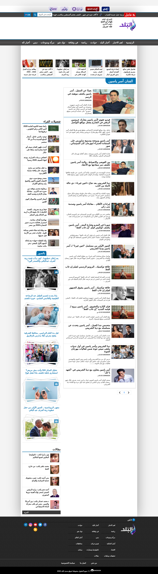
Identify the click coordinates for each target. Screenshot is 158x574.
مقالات (96, 556)
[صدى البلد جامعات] (77, 9)
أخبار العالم (24, 42)
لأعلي (129, 520)
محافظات (79, 544)
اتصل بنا (83, 563)
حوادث (93, 42)
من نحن (94, 563)
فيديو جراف (95, 544)
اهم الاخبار (118, 42)
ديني (35, 42)
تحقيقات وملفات (109, 556)
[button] (133, 63)
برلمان (80, 550)
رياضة (84, 42)
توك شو (61, 42)
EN (28, 15)
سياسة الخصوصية (68, 563)
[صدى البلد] (127, 24)
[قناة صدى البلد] (106, 9)
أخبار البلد (105, 42)
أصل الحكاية (111, 544)
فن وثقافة (73, 42)
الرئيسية (130, 42)
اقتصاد (113, 550)
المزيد (26, 512)
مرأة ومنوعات (47, 42)
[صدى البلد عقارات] (64, 9)
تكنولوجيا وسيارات (93, 550)
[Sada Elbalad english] (53, 9)
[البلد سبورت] (92, 9)
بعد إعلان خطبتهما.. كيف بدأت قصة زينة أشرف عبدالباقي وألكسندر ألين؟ (50, 15)
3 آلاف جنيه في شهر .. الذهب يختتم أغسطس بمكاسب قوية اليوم (109, 15)
